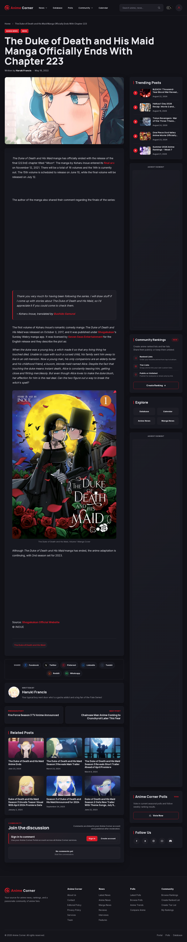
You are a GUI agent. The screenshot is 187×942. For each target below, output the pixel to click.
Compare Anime (138, 910)
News (24, 31)
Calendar (103, 7)
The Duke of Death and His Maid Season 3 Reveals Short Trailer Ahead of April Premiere (102, 764)
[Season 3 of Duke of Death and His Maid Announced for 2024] (64, 786)
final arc (109, 162)
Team (70, 920)
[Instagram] (153, 841)
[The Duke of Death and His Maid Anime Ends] (26, 748)
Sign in (92, 838)
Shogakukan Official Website (40, 622)
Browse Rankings (169, 895)
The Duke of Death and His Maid (29, 645)
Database (57, 7)
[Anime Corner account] (179, 7)
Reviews (103, 910)
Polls (70, 7)
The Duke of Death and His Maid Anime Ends (26, 763)
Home (8, 24)
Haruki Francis (23, 70)
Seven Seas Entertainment (85, 336)
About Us (71, 895)
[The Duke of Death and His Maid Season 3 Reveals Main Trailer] (64, 748)
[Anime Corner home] (19, 7)
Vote (176, 796)
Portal (159, 935)
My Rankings (167, 910)
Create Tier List (168, 905)
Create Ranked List (170, 900)
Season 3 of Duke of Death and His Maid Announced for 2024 (63, 800)
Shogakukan (106, 332)
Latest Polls (135, 895)
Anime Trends (136, 905)
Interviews (104, 915)
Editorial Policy (74, 905)
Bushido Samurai (64, 313)
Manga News (12, 31)
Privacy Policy (74, 910)
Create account (108, 838)
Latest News (104, 895)
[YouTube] (162, 841)
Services (71, 915)
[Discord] (170, 841)
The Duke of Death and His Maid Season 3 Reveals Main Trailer (64, 763)
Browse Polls (136, 900)
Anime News (144, 421)
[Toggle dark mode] (169, 8)
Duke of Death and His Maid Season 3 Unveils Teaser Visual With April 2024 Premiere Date (25, 802)
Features (103, 920)
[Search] (159, 7)
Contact (71, 900)
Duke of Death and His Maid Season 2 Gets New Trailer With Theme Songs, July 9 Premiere (100, 803)
